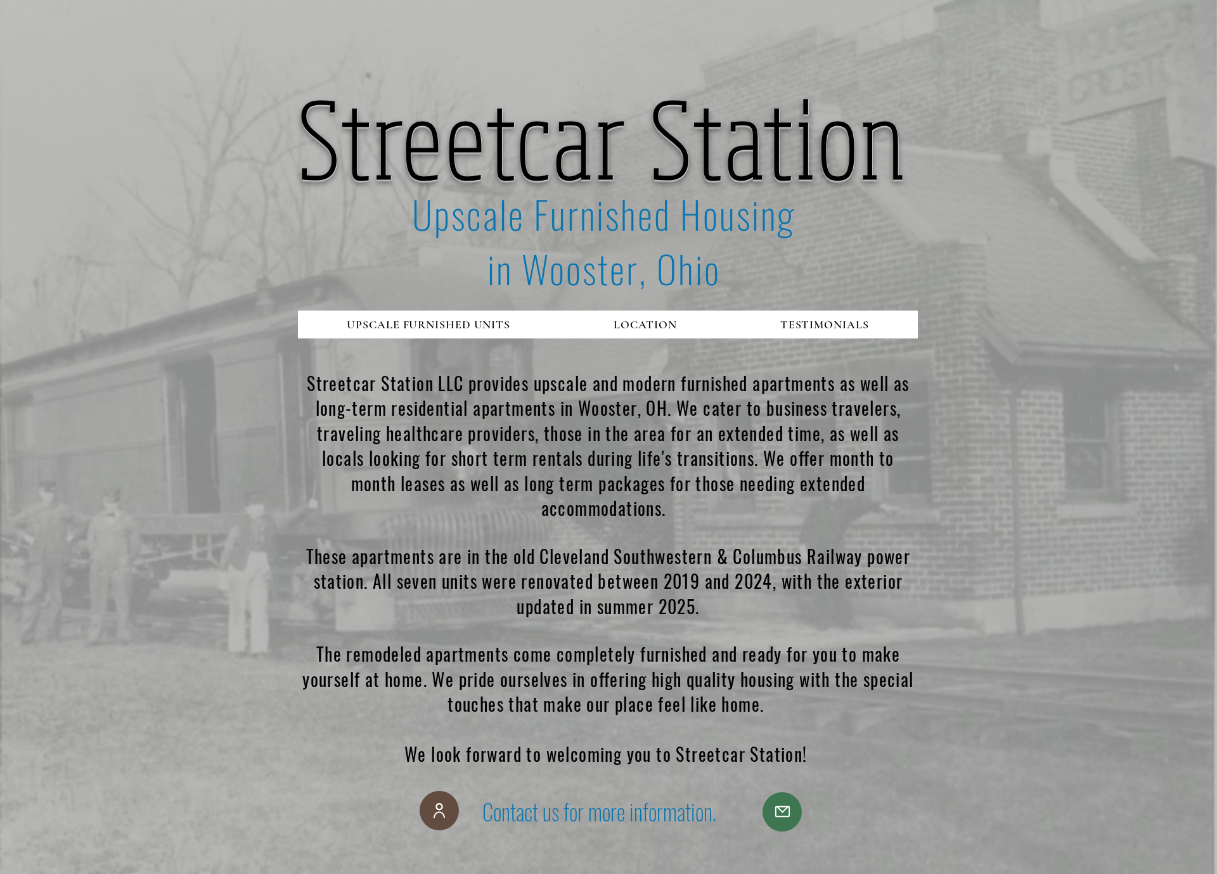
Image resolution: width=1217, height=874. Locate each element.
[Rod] (439, 810)
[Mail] (782, 812)
